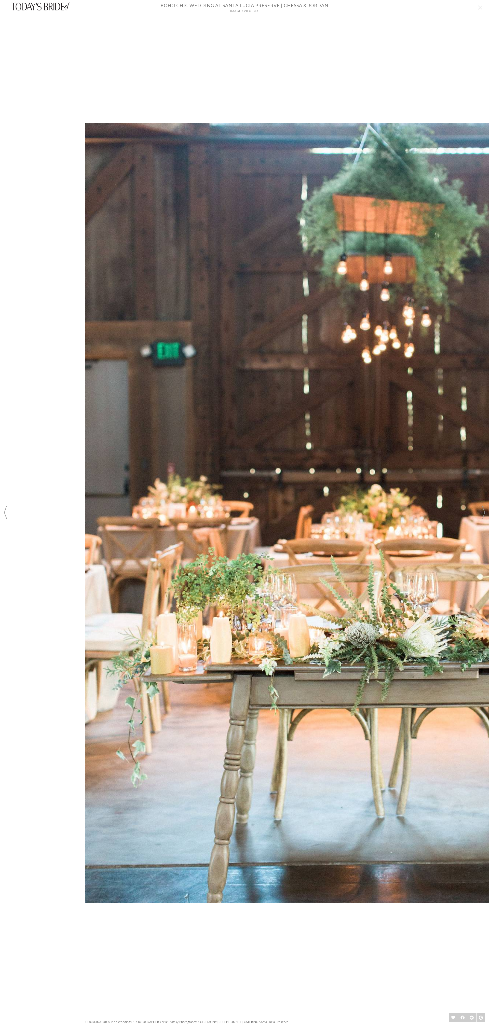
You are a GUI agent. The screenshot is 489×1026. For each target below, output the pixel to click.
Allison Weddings (120, 1022)
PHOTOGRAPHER (147, 1021)
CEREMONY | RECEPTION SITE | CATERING (229, 1021)
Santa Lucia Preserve (273, 1022)
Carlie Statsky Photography (178, 1022)
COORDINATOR (96, 1021)
